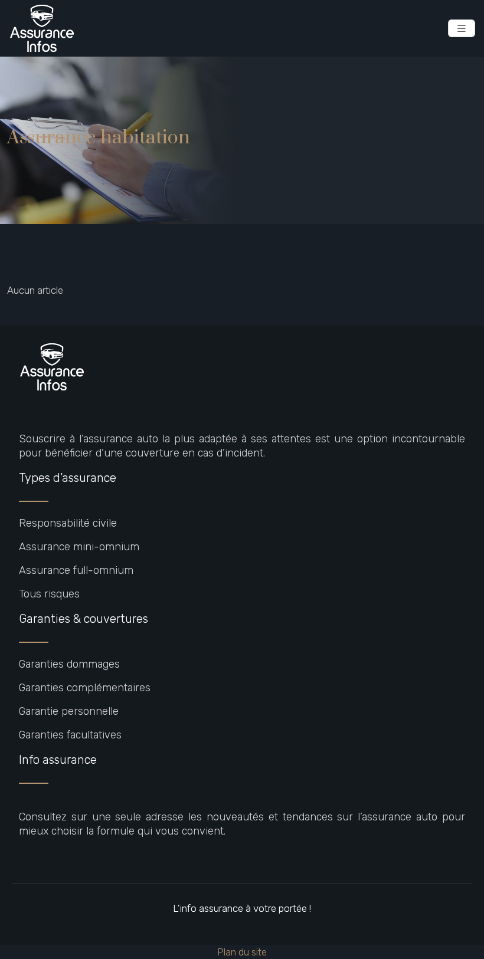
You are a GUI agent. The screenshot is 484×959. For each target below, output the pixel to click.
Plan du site (242, 952)
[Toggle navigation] (461, 28)
